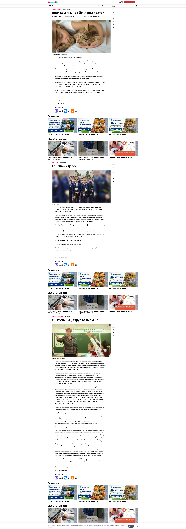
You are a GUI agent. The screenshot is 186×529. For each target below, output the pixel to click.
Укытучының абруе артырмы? (97, 5)
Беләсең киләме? (56, 9)
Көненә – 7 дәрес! (71, 5)
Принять (131, 526)
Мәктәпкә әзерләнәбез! (58, 316)
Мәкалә (50, 5)
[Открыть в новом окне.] (59, 111)
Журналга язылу (129, 2)
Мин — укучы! (55, 162)
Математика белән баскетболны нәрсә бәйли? (122, 6)
